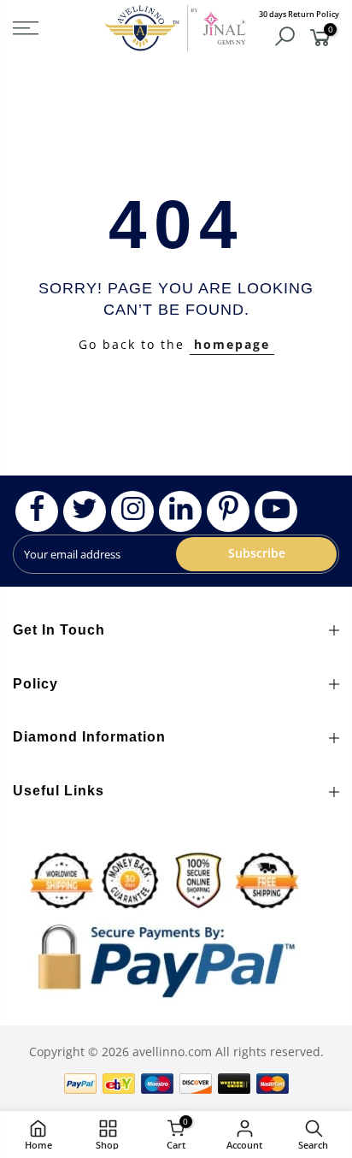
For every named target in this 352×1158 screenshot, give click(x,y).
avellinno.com (172, 1051)
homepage (232, 344)
